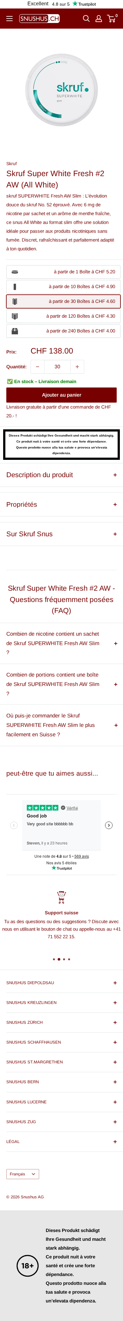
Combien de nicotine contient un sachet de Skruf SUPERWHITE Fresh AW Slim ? (52, 643)
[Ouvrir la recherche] (86, 18)
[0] (111, 18)
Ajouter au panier (61, 395)
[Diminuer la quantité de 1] (37, 366)
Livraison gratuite (23, 407)
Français (17, 1174)
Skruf (11, 163)
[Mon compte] (99, 18)
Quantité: (16, 366)
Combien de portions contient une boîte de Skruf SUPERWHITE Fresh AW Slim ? (52, 684)
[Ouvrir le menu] (9, 18)
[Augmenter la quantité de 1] (77, 366)
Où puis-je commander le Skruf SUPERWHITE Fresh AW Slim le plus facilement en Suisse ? (50, 725)
